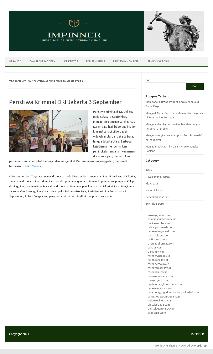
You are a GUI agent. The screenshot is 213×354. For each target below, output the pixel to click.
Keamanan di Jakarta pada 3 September (63, 176)
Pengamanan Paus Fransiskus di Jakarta (44, 186)
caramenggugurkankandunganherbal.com (173, 292)
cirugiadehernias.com (161, 243)
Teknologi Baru (158, 61)
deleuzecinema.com (160, 300)
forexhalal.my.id (157, 272)
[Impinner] (106, 49)
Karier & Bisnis (95, 61)
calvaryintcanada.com (161, 227)
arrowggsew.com (159, 215)
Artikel (26, 176)
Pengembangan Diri (126, 61)
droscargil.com (157, 312)
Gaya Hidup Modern (42, 61)
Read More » (33, 166)
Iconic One (161, 345)
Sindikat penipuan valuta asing (94, 196)
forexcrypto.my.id (159, 255)
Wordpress (201, 345)
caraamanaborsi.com (160, 288)
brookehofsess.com (160, 276)
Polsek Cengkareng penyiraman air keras (49, 196)
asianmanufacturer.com (162, 219)
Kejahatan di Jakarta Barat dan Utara (32, 181)
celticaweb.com (157, 239)
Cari (148, 80)
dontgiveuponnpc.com (161, 308)
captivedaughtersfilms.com (165, 284)
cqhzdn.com (155, 247)
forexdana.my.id (158, 259)
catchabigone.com (159, 235)
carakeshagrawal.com (161, 231)
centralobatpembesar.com (164, 296)
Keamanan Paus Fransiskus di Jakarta (112, 176)
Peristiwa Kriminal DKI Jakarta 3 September (65, 102)
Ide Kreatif (71, 61)
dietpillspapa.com (159, 304)
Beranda (15, 61)
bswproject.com (158, 280)
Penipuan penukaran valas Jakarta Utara (94, 186)
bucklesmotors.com (160, 223)
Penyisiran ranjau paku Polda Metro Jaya (61, 191)
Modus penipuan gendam (71, 181)
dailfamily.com (156, 251)
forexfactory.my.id (159, 267)
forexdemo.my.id (158, 264)
